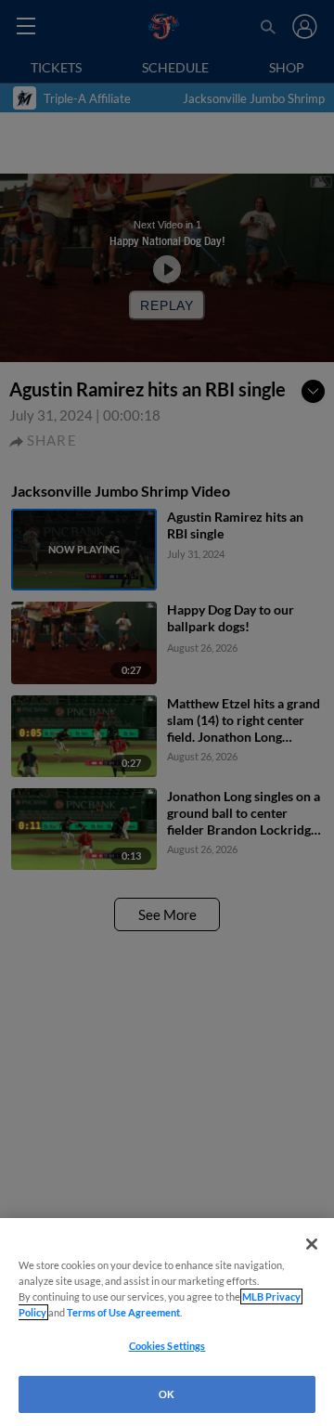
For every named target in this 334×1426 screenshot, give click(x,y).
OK (166, 1394)
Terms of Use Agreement (123, 1312)
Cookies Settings (167, 1346)
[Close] (311, 1244)
